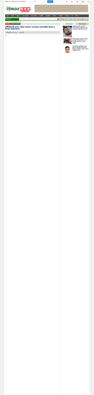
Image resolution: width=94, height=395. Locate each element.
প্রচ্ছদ (7, 16)
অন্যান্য (77, 16)
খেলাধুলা (60, 16)
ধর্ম (72, 16)
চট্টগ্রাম (18, 16)
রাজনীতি (41, 16)
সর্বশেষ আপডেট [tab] (69, 24)
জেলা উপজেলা (25, 16)
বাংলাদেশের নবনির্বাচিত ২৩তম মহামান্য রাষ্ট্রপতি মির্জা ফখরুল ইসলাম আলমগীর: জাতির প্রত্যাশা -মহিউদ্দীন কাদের (80, 48)
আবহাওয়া (67, 16)
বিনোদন (54, 16)
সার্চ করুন (50, 1)
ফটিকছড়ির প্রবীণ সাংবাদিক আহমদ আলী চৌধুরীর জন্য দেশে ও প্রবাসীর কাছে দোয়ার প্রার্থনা (80, 28)
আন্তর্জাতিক (48, 16)
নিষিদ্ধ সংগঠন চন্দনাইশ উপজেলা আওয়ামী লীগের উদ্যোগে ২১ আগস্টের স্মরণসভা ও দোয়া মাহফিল (80, 41)
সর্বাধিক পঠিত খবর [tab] (82, 24)
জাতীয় (12, 16)
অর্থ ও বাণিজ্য (34, 16)
